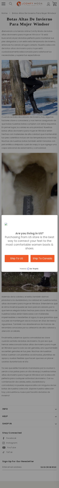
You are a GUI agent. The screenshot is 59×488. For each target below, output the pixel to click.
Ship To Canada (42, 258)
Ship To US (16, 258)
